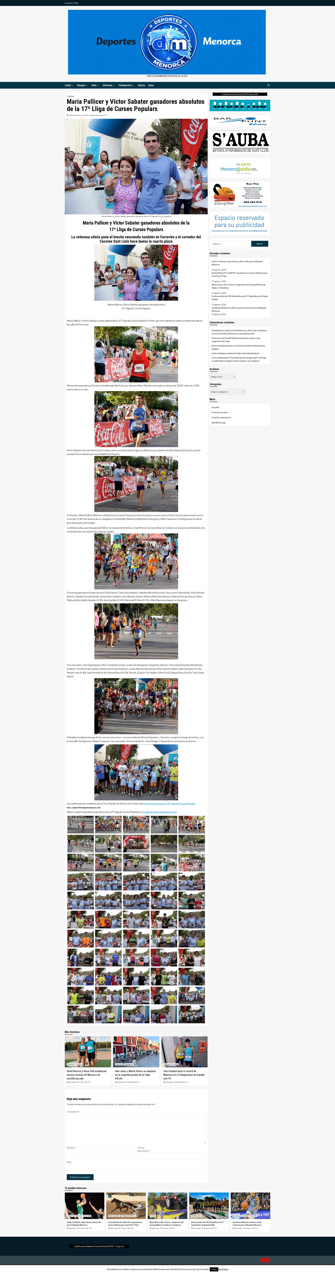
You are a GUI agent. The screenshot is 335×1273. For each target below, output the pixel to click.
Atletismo (107, 85)
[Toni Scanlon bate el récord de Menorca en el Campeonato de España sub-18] (184, 1051)
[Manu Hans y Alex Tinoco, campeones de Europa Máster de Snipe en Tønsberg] (167, 1206)
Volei (93, 85)
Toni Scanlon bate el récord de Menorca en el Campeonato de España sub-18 (184, 1075)
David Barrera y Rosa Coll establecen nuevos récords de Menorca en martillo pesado (87, 1075)
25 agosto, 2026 (208, 1228)
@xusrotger (72, 1082)
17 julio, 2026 (83, 1082)
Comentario (73, 1111)
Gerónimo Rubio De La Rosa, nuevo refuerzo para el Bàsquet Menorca (239, 309)
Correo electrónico (144, 1149)
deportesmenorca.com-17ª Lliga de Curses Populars (169, 803)
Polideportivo (125, 85)
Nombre (71, 1147)
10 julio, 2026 (131, 1082)
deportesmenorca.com (77, 115)
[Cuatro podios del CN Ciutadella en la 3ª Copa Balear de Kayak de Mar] (209, 1206)
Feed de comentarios (221, 417)
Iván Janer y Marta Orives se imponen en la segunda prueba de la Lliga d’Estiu (135, 1075)
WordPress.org (218, 423)
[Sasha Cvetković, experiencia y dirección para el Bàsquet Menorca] (84, 1206)
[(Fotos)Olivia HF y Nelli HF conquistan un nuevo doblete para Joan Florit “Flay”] (126, 1206)
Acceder (215, 407)
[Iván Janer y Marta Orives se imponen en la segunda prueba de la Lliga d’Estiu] (136, 1051)
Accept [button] (214, 1269)
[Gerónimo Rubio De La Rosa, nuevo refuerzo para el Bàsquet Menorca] (250, 1206)
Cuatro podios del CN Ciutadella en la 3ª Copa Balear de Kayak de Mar (240, 297)
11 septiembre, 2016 (95, 115)
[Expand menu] (72, 85)
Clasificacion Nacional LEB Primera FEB (240, 94)
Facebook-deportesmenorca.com (160, 811)
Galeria (141, 85)
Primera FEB (86, 1216)
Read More (224, 1269)
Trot (134, 1216)
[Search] (268, 85)
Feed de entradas (220, 412)
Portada (78, 1064)
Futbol (68, 85)
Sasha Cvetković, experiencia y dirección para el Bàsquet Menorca (237, 263)
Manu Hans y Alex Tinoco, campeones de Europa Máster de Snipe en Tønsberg (239, 286)
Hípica (118, 1216)
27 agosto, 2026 (83, 1228)
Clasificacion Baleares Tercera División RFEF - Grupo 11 (99, 1246)
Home (151, 85)
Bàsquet (81, 85)
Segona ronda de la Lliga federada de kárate (239, 353)
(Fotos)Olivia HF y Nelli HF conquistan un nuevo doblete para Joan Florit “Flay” (239, 274)
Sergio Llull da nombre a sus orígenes (242, 361)
